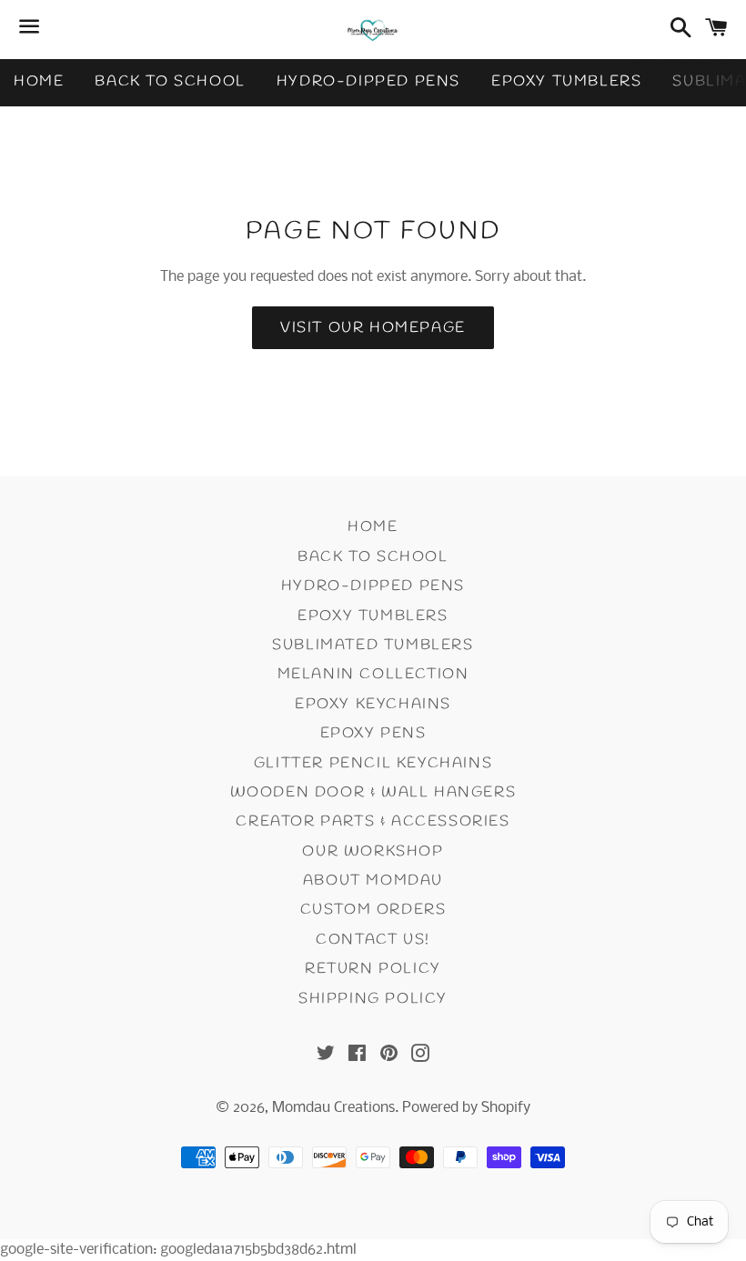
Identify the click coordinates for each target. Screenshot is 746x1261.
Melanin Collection (373, 674)
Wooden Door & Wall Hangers (373, 792)
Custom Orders (373, 909)
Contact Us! (373, 939)
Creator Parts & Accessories (372, 821)
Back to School (170, 81)
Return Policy (373, 968)
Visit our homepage (373, 327)
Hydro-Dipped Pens (368, 81)
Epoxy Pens (373, 733)
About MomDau (373, 880)
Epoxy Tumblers (566, 81)
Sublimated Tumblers (372, 645)
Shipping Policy (373, 998)
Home (39, 81)
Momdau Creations (333, 1108)
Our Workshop (372, 851)
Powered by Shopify (466, 1108)
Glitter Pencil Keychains (373, 763)
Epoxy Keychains (373, 704)
